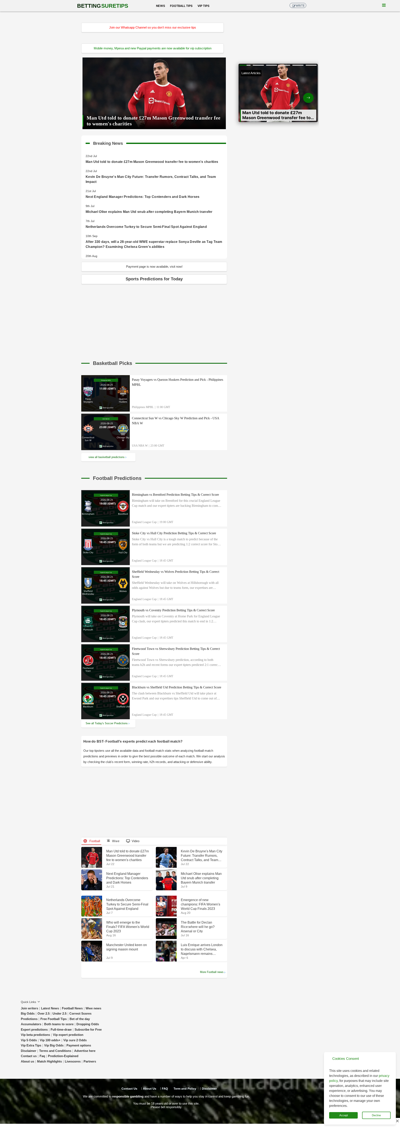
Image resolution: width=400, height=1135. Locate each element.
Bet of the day (80, 1019)
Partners (90, 1061)
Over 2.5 (44, 1013)
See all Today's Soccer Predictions (107, 723)
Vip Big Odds (54, 1045)
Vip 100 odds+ (50, 1040)
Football (94, 841)
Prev (258, 94)
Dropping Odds (87, 1024)
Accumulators (31, 1024)
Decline (376, 1115)
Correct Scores (80, 1013)
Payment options (78, 1045)
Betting (102, 5)
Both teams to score (59, 1024)
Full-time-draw (61, 1029)
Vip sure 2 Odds (75, 1040)
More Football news (212, 972)
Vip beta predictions (35, 1034)
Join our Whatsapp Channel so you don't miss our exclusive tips (152, 27)
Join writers (29, 1008)
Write (300, 5)
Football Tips (181, 5)
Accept (343, 1115)
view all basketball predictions (107, 457)
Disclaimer (28, 1051)
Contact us (29, 1056)
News (160, 5)
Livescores (73, 1061)
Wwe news (93, 1008)
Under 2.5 (59, 1013)
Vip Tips (203, 5)
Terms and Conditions (55, 1051)
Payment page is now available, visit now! (154, 266)
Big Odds (28, 1013)
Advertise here (84, 1051)
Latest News (50, 1008)
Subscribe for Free (88, 1029)
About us (27, 1061)
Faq (42, 1056)
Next (298, 94)
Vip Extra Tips (31, 1045)
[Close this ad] (397, 1121)
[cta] (112, 363)
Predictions (29, 1019)
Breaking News (108, 142)
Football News (72, 1008)
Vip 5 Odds (29, 1040)
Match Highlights (49, 1061)
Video (135, 841)
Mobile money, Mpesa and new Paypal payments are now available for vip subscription (152, 48)
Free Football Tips (53, 1019)
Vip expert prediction (68, 1034)
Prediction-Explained (63, 1056)
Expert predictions (34, 1029)
